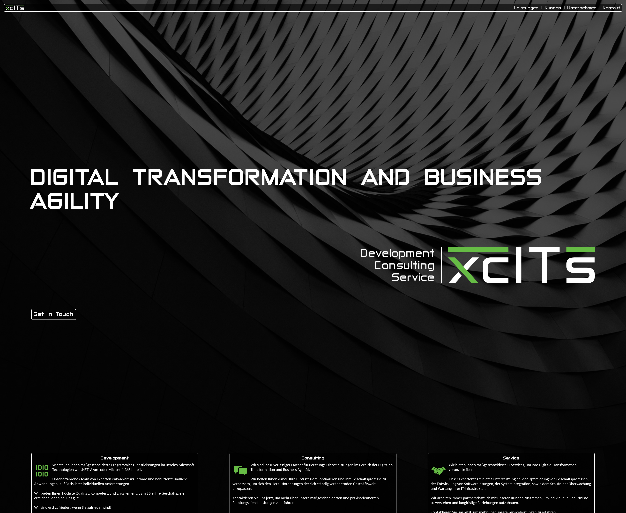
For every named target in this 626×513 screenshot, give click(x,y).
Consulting (405, 265)
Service (413, 277)
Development (397, 253)
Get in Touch (54, 314)
